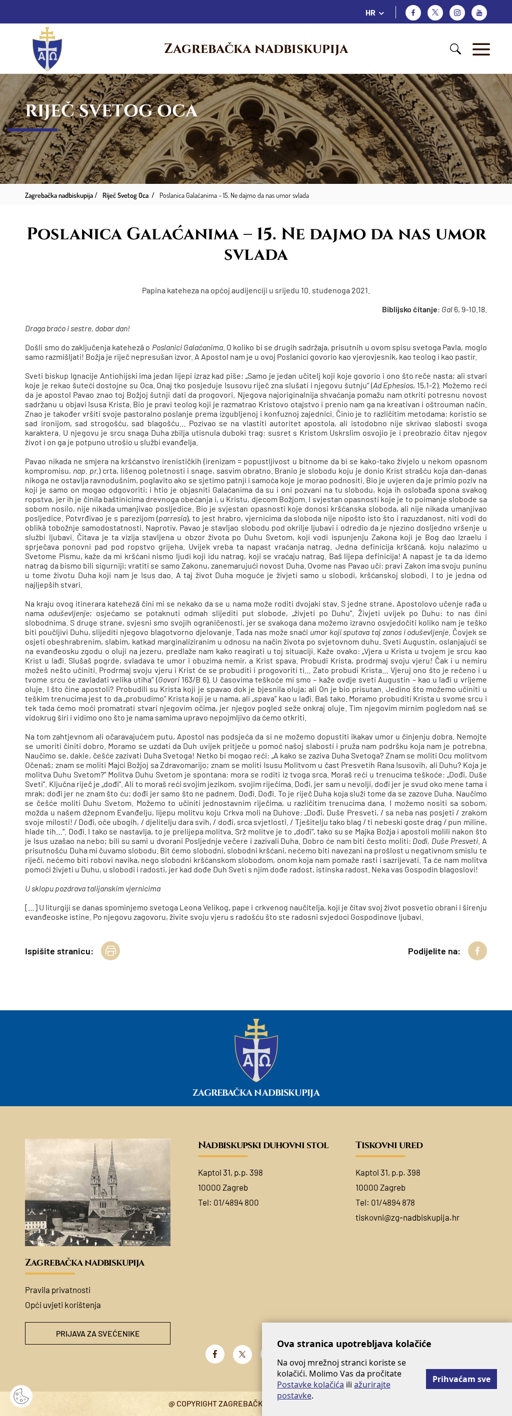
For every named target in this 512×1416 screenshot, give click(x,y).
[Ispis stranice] (110, 950)
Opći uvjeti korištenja (63, 1305)
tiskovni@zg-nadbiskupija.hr (408, 1217)
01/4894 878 (393, 1202)
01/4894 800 (236, 1202)
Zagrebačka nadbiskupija (256, 49)
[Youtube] (479, 12)
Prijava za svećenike (98, 1333)
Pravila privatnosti (57, 1290)
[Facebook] (413, 12)
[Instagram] (457, 12)
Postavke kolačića (310, 1384)
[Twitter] (435, 12)
